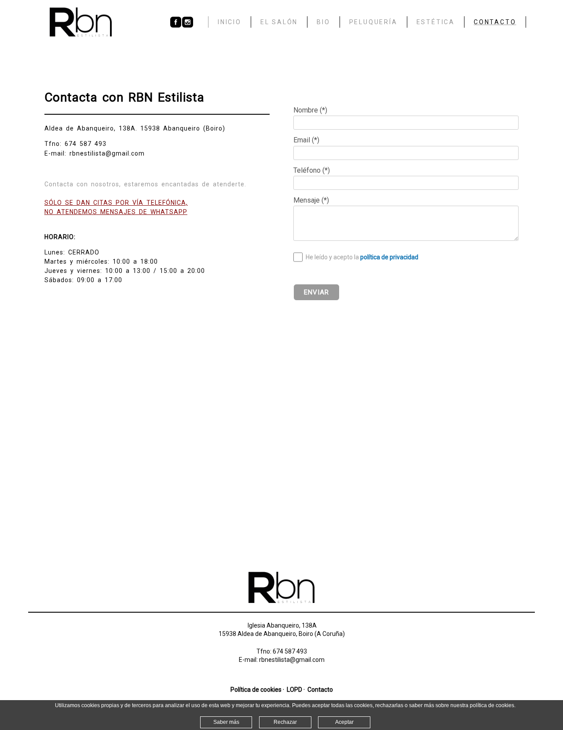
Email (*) (306, 140)
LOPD (294, 689)
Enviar (316, 292)
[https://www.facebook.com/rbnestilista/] (176, 25)
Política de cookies (256, 689)
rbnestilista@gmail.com (292, 659)
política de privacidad (389, 257)
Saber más (226, 722)
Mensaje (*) (311, 200)
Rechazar (285, 722)
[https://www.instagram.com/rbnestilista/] (188, 25)
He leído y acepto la (362, 257)
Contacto (320, 689)
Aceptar (344, 722)
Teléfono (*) (311, 170)
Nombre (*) (310, 110)
